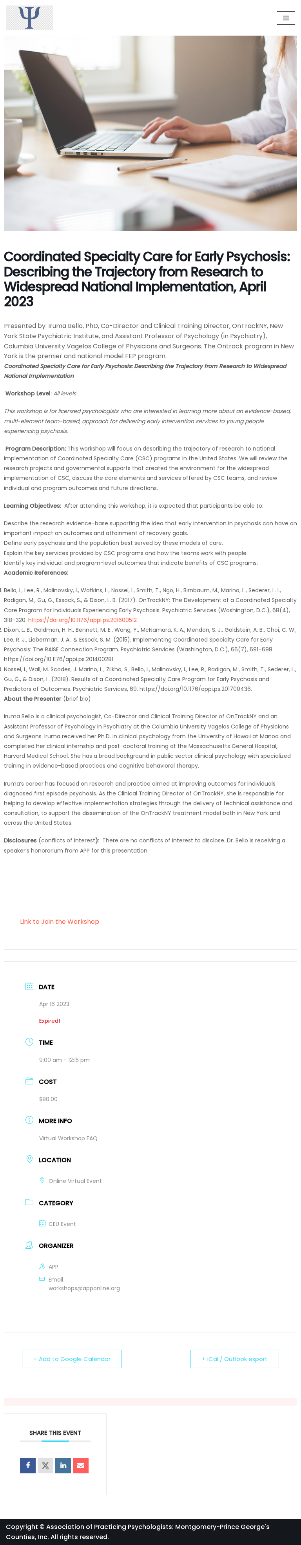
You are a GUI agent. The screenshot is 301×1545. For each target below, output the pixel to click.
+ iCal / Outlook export (235, 1359)
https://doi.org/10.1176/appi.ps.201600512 (82, 620)
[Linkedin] (63, 1465)
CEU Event (62, 1224)
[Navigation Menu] (286, 18)
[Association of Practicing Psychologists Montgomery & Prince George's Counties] (29, 17)
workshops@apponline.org (84, 1288)
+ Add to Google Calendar (72, 1359)
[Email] (81, 1465)
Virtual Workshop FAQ (68, 1138)
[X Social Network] (45, 1465)
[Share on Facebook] (28, 1465)
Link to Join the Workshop (59, 921)
